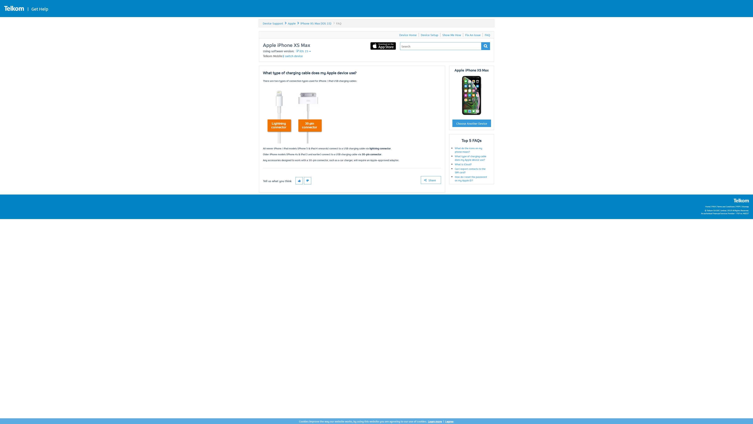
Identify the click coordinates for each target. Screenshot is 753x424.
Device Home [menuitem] (408, 35)
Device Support (273, 23)
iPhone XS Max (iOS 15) (315, 23)
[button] (299, 180)
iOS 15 (303, 51)
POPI (738, 206)
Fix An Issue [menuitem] (473, 35)
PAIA (714, 206)
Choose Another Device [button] (471, 123)
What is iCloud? (463, 164)
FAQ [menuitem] (487, 35)
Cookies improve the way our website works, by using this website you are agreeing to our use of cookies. (363, 421)
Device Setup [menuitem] (429, 35)
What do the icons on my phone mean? (468, 149)
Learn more (435, 421)
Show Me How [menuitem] (451, 35)
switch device (294, 56)
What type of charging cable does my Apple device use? (470, 157)
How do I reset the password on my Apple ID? (471, 178)
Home (707, 206)
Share (432, 180)
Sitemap (745, 206)
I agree (449, 421)
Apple (292, 23)
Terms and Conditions (726, 206)
